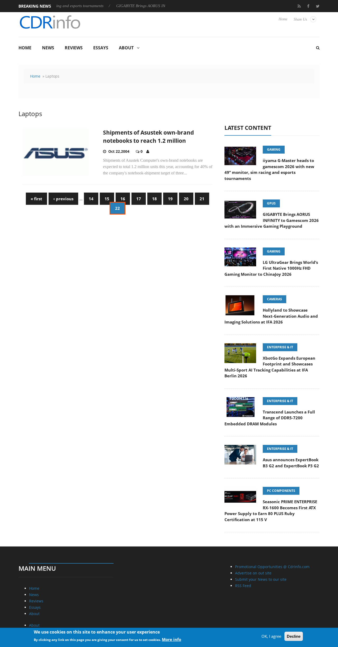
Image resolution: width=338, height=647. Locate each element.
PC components (281, 490)
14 (91, 198)
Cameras (274, 299)
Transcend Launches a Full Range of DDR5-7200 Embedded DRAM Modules (269, 417)
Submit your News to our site (261, 579)
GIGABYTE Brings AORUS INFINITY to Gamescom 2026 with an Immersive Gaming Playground (271, 220)
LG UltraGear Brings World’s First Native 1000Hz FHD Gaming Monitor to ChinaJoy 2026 (271, 268)
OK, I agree (271, 636)
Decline (294, 636)
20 (186, 198)
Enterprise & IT (280, 347)
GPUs (271, 203)
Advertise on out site (253, 572)
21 (202, 198)
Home (283, 19)
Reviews (74, 48)
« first (36, 198)
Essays (100, 48)
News (48, 48)
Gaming (273, 149)
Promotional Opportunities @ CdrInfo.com (272, 566)
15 (107, 198)
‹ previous (63, 198)
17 (138, 198)
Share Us (300, 19)
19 (170, 198)
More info (171, 639)
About (126, 48)
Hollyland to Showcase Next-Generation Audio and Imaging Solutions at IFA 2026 (271, 316)
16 (122, 198)
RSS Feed (243, 585)
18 (154, 198)
